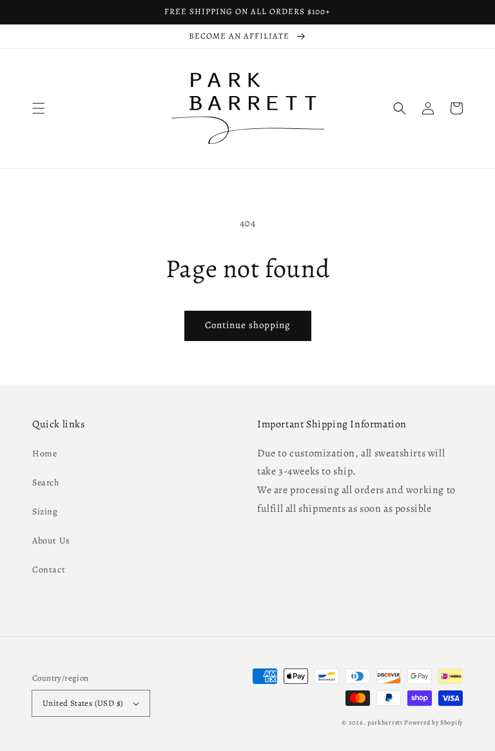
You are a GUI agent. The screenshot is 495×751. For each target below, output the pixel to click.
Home (44, 453)
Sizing (45, 511)
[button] (38, 108)
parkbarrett (385, 722)
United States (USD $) (83, 702)
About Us (51, 540)
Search (45, 482)
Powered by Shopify (433, 722)
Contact (48, 569)
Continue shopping (248, 324)
